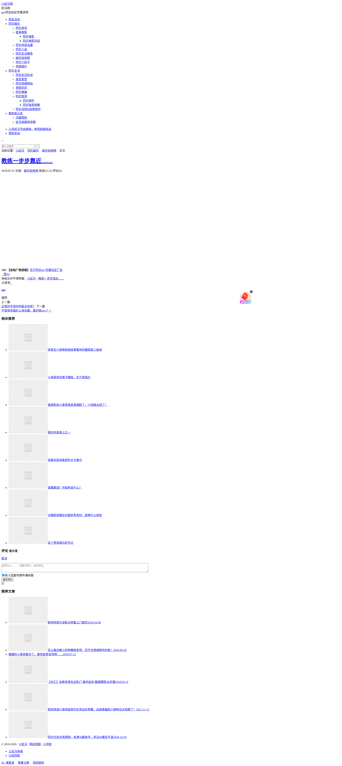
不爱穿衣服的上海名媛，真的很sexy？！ (26, 310)
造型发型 (21, 79)
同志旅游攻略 (31, 104)
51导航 (47, 744)
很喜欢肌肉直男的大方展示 (65, 460)
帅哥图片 (21, 66)
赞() (5, 274)
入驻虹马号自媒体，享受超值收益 (30, 129)
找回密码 (38, 762)
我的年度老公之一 (59, 432)
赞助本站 (14, 133)
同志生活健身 (24, 53)
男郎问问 (21, 87)
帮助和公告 (16, 113)
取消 (4, 558)
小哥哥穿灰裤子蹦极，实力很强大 (69, 377)
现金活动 (14, 19)
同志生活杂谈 (24, 75)
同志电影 (28, 36)
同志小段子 (23, 62)
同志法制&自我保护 (28, 109)
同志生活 (14, 70)
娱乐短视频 (23, 57)
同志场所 (28, 100)
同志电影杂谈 (31, 40)
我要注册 (23, 762)
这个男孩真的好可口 (60, 542)
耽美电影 (21, 32)
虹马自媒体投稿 (26, 121)
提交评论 (7, 579)
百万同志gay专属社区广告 (46, 270)
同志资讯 (21, 28)
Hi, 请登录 (7, 762)
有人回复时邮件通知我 (19, 575)
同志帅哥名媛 (24, 45)
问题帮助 (21, 117)
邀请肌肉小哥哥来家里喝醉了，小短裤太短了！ (78, 404)
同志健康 (21, 92)
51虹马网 (7, 3)
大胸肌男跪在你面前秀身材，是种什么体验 (75, 515)
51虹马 (20, 150)
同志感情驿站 (24, 83)
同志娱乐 (14, 23)
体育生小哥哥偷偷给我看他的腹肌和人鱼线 (75, 349)
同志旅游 (21, 96)
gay (3, 289)
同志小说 (21, 49)
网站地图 (35, 744)
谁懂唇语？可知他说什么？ (65, 487)
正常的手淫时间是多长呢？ (18, 306)
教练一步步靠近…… (27, 161)
